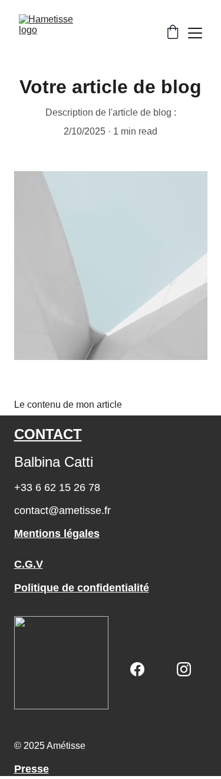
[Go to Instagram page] (184, 669)
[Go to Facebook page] (137, 669)
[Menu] (195, 33)
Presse (31, 769)
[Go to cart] (172, 33)
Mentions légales (57, 533)
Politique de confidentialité (81, 588)
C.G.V (28, 564)
